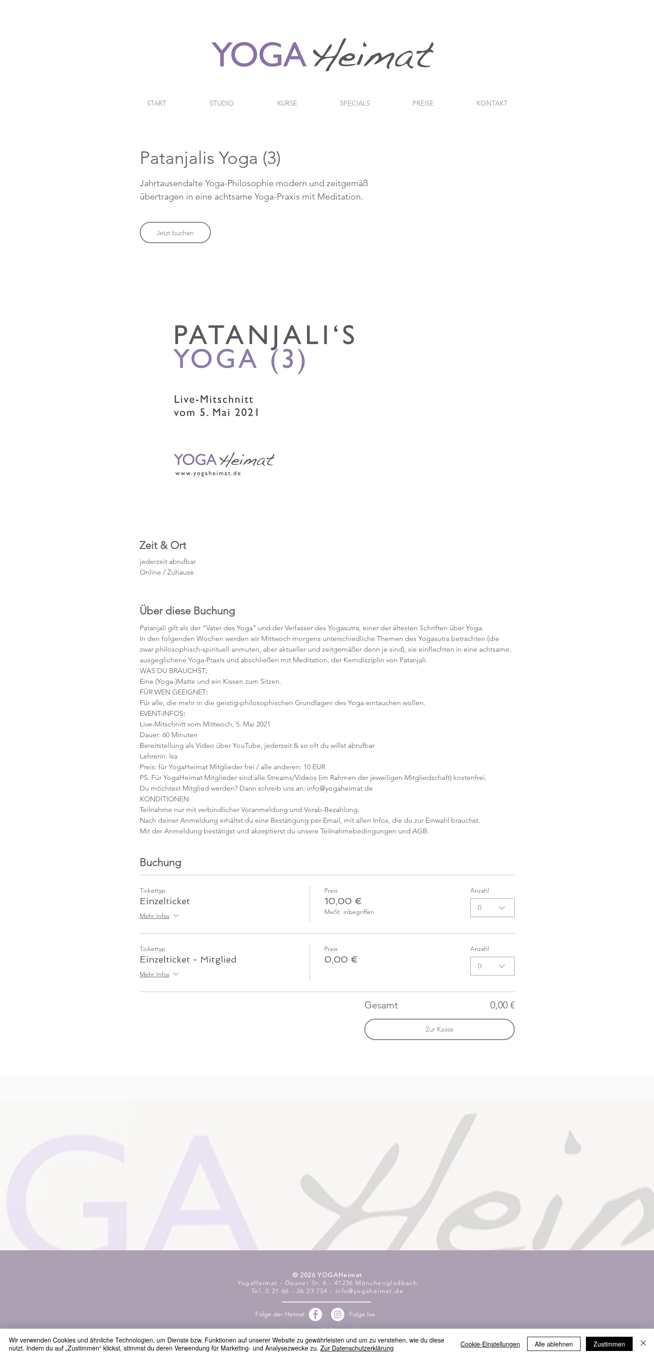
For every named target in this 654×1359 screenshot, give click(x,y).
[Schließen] (643, 1344)
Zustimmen (609, 1343)
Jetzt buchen (175, 233)
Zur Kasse (439, 1029)
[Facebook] (315, 1314)
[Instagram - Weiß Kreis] (337, 1314)
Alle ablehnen (554, 1343)
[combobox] (492, 907)
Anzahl (479, 890)
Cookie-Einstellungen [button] (490, 1343)
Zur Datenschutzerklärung (357, 1347)
